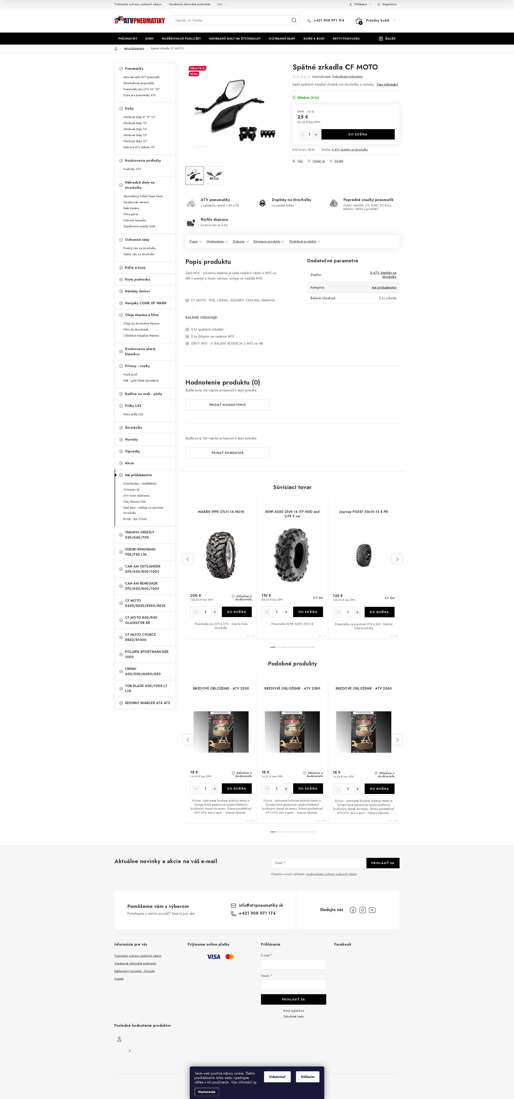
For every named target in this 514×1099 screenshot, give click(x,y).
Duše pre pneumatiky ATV (139, 95)
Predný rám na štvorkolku (139, 248)
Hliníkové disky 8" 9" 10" (139, 117)
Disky (129, 108)
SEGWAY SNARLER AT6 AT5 (147, 703)
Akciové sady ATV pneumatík (141, 77)
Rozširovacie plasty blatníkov (140, 351)
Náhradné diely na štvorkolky (140, 185)
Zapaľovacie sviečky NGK (139, 226)
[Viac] (387, 39)
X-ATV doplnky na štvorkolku (350, 150)
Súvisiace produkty (266, 241)
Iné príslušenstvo (138, 475)
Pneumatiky (134, 68)
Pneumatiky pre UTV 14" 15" (141, 89)
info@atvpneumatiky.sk (261, 905)
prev (188, 559)
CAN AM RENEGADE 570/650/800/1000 (142, 586)
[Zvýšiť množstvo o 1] (316, 134)
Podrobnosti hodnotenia (347, 76)
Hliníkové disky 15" (135, 135)
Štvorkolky (133, 427)
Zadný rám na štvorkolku (139, 254)
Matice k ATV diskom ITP (139, 147)
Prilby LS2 (133, 405)
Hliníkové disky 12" (135, 123)
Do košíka (358, 134)
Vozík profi (130, 374)
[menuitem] (127, 39)
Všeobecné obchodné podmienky (190, 4)
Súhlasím (307, 1077)
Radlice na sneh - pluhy (143, 394)
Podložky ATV (132, 169)
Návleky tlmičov (137, 291)
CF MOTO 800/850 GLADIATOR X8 (141, 620)
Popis (194, 241)
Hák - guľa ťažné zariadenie (141, 381)
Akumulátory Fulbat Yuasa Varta (143, 196)
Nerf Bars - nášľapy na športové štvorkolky (143, 510)
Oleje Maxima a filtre (142, 315)
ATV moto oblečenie (136, 496)
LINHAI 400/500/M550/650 (143, 671)
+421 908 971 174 (328, 20)
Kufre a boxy (135, 267)
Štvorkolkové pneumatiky (138, 83)
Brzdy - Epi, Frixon (135, 519)
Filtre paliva (130, 214)
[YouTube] (372, 910)
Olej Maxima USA (134, 502)
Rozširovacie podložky (143, 160)
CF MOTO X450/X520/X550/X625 (145, 603)
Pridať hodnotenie (227, 405)
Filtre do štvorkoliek (135, 330)
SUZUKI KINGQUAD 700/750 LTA (140, 552)
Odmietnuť (277, 1077)
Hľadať (294, 20)
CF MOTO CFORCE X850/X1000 (140, 637)
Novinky (131, 439)
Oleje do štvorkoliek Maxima (141, 323)
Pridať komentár (228, 453)
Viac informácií (387, 84)
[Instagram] (362, 910)
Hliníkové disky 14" (135, 129)
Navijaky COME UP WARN (145, 303)
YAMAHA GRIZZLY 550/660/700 (139, 535)
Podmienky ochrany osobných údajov (137, 4)
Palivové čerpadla (134, 220)
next (397, 559)
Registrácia (390, 4)
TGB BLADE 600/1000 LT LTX (146, 688)
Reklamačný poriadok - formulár (134, 971)
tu (255, 1082)
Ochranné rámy (137, 239)
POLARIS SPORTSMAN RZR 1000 (147, 654)
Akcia (129, 463)
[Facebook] (353, 910)
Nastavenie (206, 1092)
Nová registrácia (293, 1011)
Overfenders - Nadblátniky (140, 484)
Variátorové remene (135, 202)
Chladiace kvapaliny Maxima (141, 336)
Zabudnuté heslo (293, 1016)
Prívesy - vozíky (137, 366)
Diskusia (239, 241)
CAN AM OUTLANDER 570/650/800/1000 (142, 569)
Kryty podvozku (137, 279)
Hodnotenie (215, 241)
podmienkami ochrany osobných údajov (332, 874)
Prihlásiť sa (383, 863)
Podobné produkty (302, 241)
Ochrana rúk (131, 490)
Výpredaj (132, 451)
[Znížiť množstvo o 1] (302, 134)
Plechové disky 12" (135, 141)
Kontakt (119, 979)
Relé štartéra (131, 208)
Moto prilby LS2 (133, 414)
